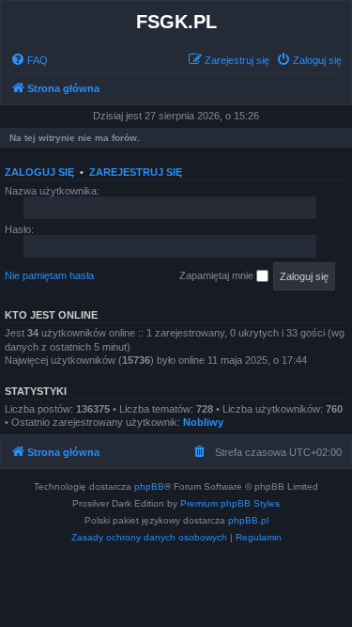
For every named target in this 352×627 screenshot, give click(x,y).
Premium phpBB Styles (230, 503)
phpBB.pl (248, 520)
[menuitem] (29, 60)
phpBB (149, 486)
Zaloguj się (39, 172)
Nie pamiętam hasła (49, 275)
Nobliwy (203, 422)
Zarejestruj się (135, 172)
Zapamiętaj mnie (217, 275)
